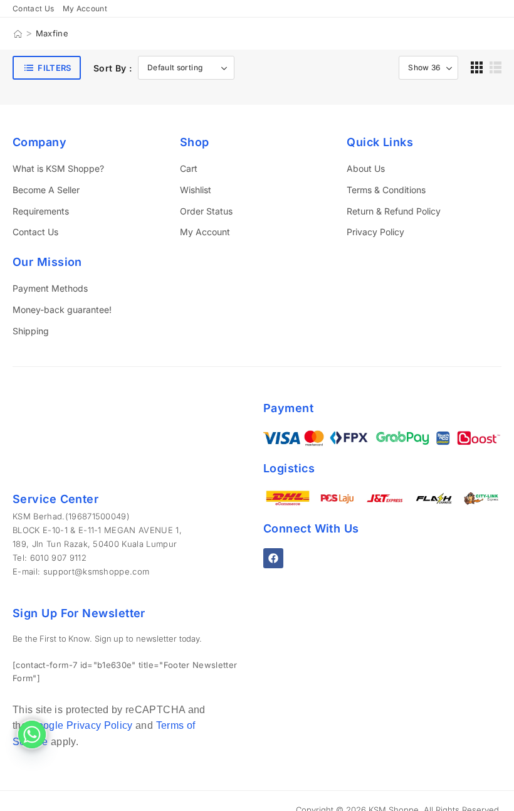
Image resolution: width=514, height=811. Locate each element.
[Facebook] (273, 558)
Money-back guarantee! (62, 309)
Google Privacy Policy (80, 725)
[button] (477, 67)
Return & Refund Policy (394, 211)
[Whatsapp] (32, 734)
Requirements (41, 211)
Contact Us (35, 231)
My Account (205, 231)
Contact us (34, 8)
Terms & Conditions (386, 189)
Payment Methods (50, 288)
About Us (366, 168)
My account (85, 8)
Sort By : (112, 68)
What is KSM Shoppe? (58, 168)
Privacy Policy (375, 231)
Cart (188, 168)
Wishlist (195, 189)
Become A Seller (46, 189)
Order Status (206, 211)
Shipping (31, 331)
